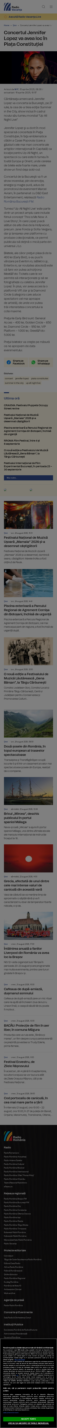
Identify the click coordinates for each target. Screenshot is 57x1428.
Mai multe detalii (20, 1359)
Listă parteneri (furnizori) (10, 1412)
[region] (28, 1383)
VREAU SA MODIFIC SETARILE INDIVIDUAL (28, 1423)
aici (17, 1375)
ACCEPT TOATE (28, 1419)
